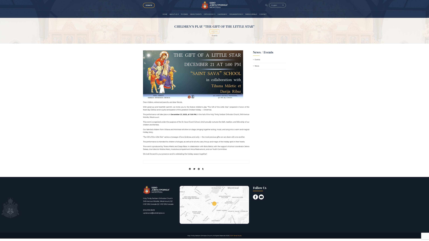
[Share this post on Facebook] (190, 166)
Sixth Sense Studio (236, 235)
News (257, 66)
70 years (184, 14)
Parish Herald (251, 14)
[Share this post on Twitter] (194, 166)
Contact (263, 14)
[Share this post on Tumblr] (202, 166)
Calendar (222, 14)
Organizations (235, 14)
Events (214, 36)
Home (165, 14)
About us (173, 14)
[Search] (266, 5)
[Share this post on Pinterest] (199, 166)
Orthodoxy (209, 14)
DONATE (149, 5)
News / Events (196, 14)
